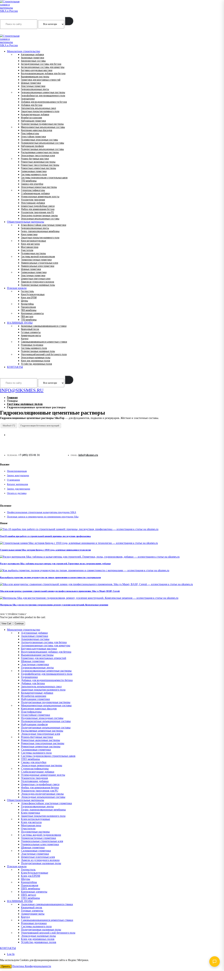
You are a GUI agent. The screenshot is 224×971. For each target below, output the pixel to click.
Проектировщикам (17, 471)
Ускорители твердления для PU (37, 212)
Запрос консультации (18, 475)
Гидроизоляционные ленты (35, 89)
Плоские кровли (17, 288)
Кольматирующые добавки (35, 114)
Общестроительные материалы (25, 221)
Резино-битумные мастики (35, 158)
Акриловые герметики (32, 57)
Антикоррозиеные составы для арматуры (42, 67)
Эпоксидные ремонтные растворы (39, 187)
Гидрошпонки (28, 98)
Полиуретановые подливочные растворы (42, 124)
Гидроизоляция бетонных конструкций (39, 425)
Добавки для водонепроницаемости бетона (44, 101)
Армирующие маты (31, 335)
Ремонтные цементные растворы (38, 168)
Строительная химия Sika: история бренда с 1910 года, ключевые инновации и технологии (45, 550)
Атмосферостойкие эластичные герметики (43, 225)
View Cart (6, 623)
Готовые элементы (31, 332)
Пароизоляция (28, 307)
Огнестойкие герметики (33, 136)
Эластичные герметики (33, 86)
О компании (13, 480)
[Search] (69, 21)
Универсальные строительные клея (39, 262)
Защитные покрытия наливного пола (40, 111)
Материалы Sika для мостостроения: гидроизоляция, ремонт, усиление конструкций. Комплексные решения (54, 604)
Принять (5, 966)
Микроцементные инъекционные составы (43, 127)
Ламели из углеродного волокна (37, 281)
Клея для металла (30, 244)
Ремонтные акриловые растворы (38, 161)
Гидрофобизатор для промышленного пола (43, 95)
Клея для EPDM (29, 297)
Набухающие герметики (33, 120)
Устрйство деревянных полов (36, 363)
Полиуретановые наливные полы (38, 285)
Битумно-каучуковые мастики (36, 70)
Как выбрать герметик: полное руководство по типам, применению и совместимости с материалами (50, 577)
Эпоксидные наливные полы (35, 357)
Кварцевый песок (30, 329)
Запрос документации (18, 489)
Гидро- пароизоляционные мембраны (40, 231)
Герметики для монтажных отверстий (40, 79)
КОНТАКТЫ (15, 366)
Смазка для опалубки (32, 184)
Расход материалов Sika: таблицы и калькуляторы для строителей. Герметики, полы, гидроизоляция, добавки (55, 563)
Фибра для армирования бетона (37, 209)
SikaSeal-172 (9, 425)
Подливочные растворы (33, 253)
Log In (11, 954)
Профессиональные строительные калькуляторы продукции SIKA (41, 512)
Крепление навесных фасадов (36, 130)
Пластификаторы (30, 133)
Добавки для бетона (31, 105)
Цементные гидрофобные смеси (38, 206)
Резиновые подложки (32, 345)
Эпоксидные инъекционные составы (40, 218)
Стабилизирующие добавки (35, 193)
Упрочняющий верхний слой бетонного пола (44, 354)
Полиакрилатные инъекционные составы (42, 143)
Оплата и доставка (16, 493)
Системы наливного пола (34, 174)
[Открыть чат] (214, 961)
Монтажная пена (29, 247)
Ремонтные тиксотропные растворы (40, 165)
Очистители (27, 250)
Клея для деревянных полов (35, 360)
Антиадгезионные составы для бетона (41, 64)
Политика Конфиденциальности (31, 966)
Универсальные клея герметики (37, 266)
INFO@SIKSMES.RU (13, 32)
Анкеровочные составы (33, 60)
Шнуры (24, 300)
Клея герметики (29, 234)
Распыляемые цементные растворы (40, 152)
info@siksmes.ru (88, 454)
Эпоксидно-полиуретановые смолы (39, 215)
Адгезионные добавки (32, 54)
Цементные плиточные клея (35, 278)
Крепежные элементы (32, 313)
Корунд (24, 338)
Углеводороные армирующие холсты (40, 196)
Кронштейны (27, 304)
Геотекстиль (27, 291)
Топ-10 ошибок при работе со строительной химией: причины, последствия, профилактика (45, 536)
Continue (19, 623)
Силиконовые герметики (34, 171)
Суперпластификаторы (33, 190)
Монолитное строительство (23, 51)
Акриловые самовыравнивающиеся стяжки (43, 326)
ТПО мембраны (29, 180)
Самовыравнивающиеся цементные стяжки (44, 341)
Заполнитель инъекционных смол (38, 108)
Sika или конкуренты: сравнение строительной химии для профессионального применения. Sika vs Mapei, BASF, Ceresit (60, 591)
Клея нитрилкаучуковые (33, 240)
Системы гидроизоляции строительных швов (44, 177)
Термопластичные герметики (36, 259)
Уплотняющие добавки (33, 202)
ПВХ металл (27, 316)
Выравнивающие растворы (35, 76)
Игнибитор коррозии (31, 117)
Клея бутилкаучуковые (33, 294)
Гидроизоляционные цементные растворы (43, 92)
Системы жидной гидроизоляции (38, 256)
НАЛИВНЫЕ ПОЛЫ (20, 322)
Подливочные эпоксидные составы (39, 139)
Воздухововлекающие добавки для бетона (43, 73)
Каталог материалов (17, 484)
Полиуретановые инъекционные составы (42, 149)
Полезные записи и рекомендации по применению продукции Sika (42, 516)
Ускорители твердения (33, 199)
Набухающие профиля (32, 146)
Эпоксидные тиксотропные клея (38, 155)
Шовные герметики (31, 83)
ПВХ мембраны (28, 310)
